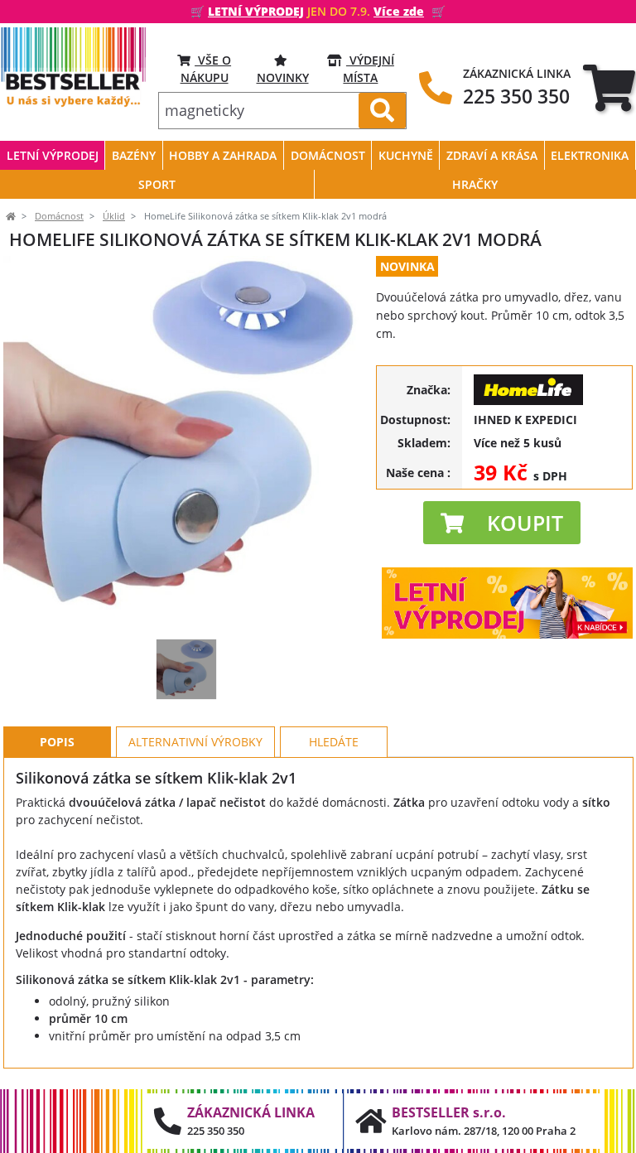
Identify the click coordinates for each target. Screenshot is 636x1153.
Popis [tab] (57, 742)
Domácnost (59, 216)
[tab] (609, 88)
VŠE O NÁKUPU (206, 68)
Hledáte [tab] (334, 742)
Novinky (283, 77)
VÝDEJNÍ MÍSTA (368, 68)
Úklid (114, 216)
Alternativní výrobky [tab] (195, 742)
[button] (502, 522)
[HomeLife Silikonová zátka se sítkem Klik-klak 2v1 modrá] (186, 669)
